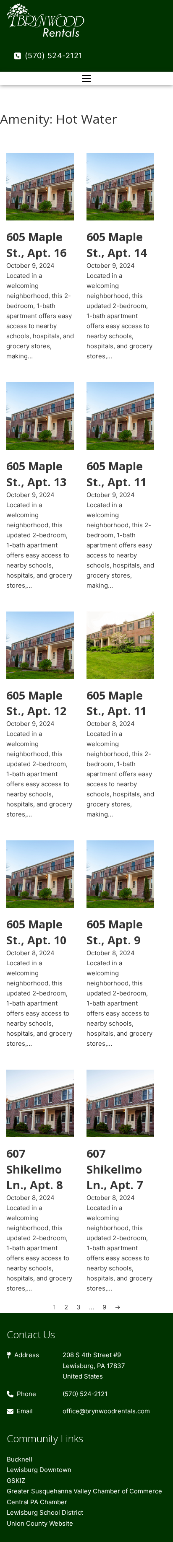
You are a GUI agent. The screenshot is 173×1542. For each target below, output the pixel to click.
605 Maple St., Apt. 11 (116, 474)
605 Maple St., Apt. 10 (36, 932)
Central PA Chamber (37, 1502)
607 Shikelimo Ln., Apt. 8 (34, 1169)
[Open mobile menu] (86, 78)
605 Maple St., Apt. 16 (36, 244)
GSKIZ (16, 1481)
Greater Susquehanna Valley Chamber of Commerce (84, 1491)
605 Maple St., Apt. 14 (116, 244)
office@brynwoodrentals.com (106, 1411)
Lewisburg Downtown (39, 1470)
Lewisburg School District (45, 1512)
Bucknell (19, 1459)
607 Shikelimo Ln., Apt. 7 (114, 1169)
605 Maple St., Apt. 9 (114, 932)
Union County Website (40, 1523)
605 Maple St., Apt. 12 (36, 703)
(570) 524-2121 (53, 55)
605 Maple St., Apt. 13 (36, 474)
